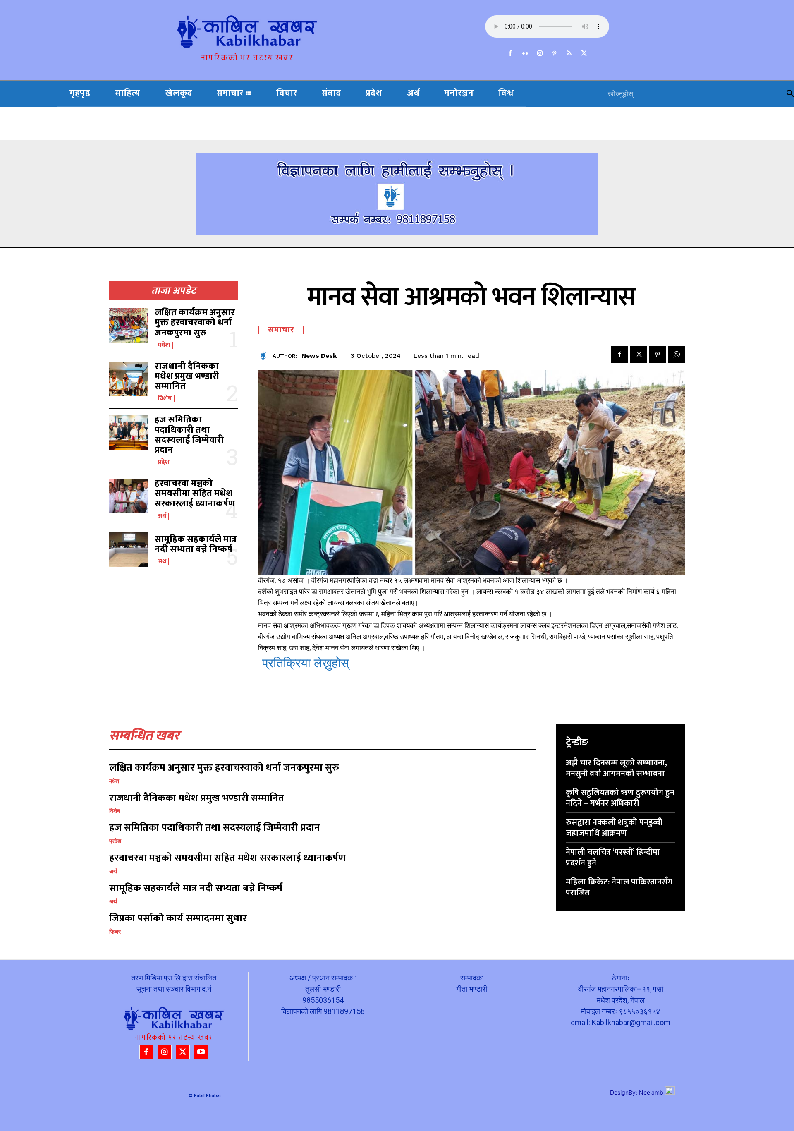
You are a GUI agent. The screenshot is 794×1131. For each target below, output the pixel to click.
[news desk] (265, 356)
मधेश (164, 345)
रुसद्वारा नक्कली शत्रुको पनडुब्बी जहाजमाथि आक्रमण (614, 827)
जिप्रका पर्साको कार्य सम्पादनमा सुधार (178, 918)
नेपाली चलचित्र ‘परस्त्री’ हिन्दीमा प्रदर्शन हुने (613, 857)
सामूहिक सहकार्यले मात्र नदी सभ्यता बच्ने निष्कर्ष (196, 544)
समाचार (281, 330)
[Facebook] (510, 53)
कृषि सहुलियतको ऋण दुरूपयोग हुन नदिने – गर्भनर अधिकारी (620, 798)
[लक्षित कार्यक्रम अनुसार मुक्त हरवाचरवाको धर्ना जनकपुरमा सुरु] (128, 325)
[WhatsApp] (676, 354)
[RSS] (569, 53)
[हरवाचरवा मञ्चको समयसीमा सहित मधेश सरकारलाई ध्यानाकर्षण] (128, 496)
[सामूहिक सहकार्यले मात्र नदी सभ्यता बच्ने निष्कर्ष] (128, 549)
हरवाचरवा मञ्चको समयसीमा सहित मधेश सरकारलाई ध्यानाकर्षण (195, 493)
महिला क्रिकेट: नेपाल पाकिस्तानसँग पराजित (619, 887)
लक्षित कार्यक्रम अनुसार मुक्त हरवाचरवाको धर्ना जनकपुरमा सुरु (195, 322)
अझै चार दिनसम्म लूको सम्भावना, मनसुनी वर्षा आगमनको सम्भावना (616, 768)
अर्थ (162, 516)
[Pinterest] (554, 53)
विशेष (165, 398)
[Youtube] (201, 1052)
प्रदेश (164, 462)
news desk (319, 355)
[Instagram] (540, 53)
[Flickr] (525, 53)
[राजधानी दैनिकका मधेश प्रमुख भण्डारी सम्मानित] (128, 379)
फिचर (115, 932)
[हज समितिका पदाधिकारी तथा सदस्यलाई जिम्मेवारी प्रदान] (128, 432)
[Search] (790, 94)
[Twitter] (584, 53)
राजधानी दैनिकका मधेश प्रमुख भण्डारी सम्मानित (187, 376)
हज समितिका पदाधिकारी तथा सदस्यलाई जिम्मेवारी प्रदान (189, 435)
